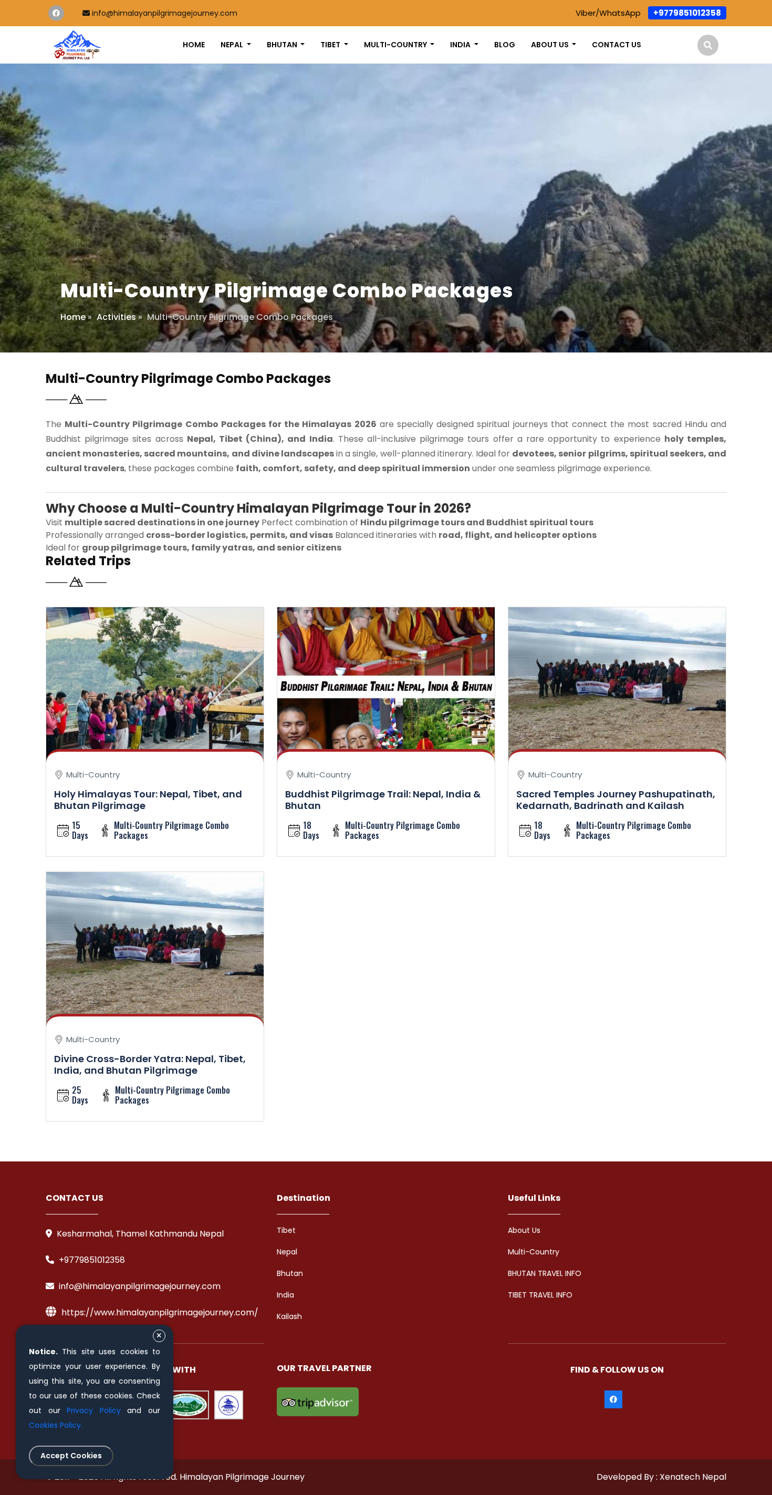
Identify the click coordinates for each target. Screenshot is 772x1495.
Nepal (287, 1252)
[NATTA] (228, 1404)
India (285, 1295)
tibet (331, 44)
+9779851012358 (687, 12)
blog (504, 44)
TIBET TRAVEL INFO (540, 1295)
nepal (233, 44)
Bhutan (290, 1273)
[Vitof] (185, 1404)
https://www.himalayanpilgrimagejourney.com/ (159, 1312)
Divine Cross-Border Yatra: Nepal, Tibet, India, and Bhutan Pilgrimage (150, 1064)
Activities (116, 317)
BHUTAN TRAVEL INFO (544, 1273)
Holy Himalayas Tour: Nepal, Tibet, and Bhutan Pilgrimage (148, 800)
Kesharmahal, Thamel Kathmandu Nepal (139, 1234)
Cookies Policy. (55, 1425)
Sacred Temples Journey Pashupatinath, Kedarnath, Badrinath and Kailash (615, 800)
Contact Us (616, 44)
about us (550, 44)
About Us (524, 1230)
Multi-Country (533, 1252)
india (461, 44)
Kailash (289, 1316)
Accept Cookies (71, 1455)
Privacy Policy (94, 1410)
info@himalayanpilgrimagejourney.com (163, 13)
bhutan (283, 44)
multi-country (396, 44)
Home (194, 44)
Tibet (286, 1230)
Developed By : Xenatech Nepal (661, 1477)
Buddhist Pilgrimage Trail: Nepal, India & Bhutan (383, 800)
